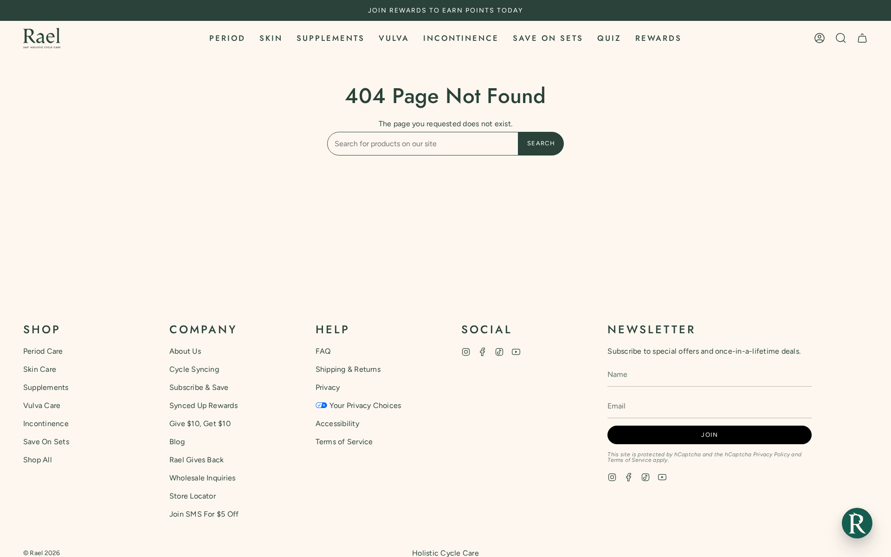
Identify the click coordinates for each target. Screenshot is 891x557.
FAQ (323, 351)
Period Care (43, 351)
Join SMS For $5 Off (204, 514)
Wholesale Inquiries (202, 477)
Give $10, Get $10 (200, 423)
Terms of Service (344, 441)
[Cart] (862, 38)
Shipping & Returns (348, 369)
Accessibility (337, 423)
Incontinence (46, 423)
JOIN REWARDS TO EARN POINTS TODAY (445, 10)
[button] (227, 38)
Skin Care (39, 369)
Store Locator (192, 496)
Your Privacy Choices (365, 405)
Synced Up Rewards (203, 405)
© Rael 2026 (41, 553)
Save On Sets (46, 441)
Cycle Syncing (194, 369)
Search (541, 143)
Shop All (37, 459)
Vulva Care (41, 405)
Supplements (46, 387)
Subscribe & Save (199, 387)
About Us (185, 351)
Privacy (328, 387)
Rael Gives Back (196, 459)
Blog (177, 441)
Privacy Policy (771, 454)
